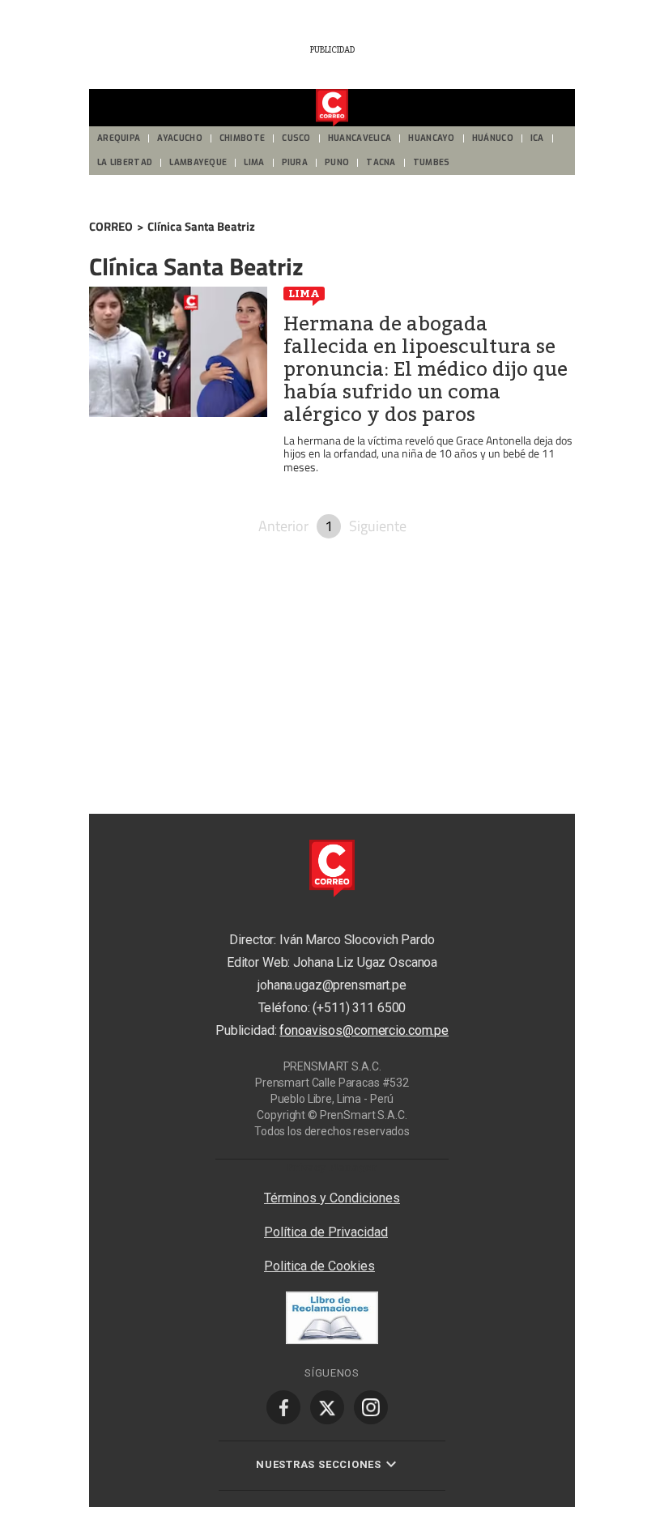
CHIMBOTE (242, 138)
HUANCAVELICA (360, 138)
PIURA (295, 162)
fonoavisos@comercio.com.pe (364, 1030)
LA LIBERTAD (124, 162)
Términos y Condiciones (332, 1198)
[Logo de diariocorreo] (332, 108)
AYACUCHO (179, 138)
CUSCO (296, 138)
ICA (537, 138)
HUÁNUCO (492, 138)
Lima (304, 293)
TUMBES (431, 162)
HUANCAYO (431, 138)
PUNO (337, 162)
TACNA (381, 162)
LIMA (254, 162)
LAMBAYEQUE (198, 162)
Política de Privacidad (326, 1232)
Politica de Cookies (319, 1266)
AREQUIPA (118, 138)
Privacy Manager (332, 1166)
